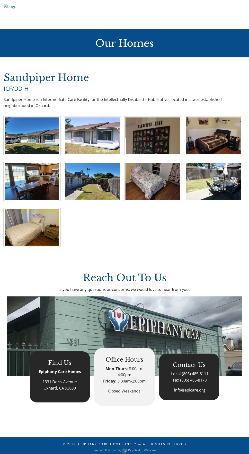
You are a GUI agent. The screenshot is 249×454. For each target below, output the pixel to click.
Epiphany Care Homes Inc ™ (107, 444)
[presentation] (32, 135)
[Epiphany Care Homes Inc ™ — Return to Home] (10, 14)
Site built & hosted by (124, 450)
